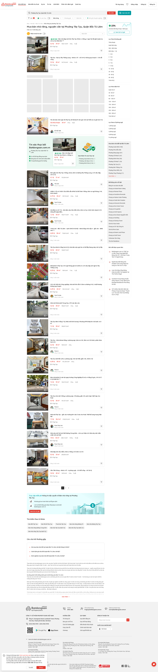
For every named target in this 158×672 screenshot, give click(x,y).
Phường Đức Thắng (115, 167)
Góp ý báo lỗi (66, 627)
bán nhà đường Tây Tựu (93, 524)
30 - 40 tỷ (111, 74)
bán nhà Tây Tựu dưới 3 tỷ (57, 528)
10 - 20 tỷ (111, 69)
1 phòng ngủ (112, 126)
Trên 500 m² (112, 116)
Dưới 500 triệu (113, 45)
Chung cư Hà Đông (114, 218)
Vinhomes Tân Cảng (114, 238)
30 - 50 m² (111, 93)
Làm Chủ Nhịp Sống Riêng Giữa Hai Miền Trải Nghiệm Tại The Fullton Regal (120, 272)
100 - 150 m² (112, 101)
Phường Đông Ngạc (115, 153)
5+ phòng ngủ (112, 137)
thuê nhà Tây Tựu (61, 524)
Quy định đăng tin (85, 618)
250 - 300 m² (112, 110)
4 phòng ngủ (112, 134)
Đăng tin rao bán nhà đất (116, 185)
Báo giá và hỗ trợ (68, 621)
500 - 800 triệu (113, 48)
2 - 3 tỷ (110, 57)
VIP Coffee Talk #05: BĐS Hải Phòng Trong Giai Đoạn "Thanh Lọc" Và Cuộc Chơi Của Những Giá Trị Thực (120, 291)
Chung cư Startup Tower (115, 221)
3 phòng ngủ (112, 131)
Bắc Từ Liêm (39, 23)
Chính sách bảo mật (86, 627)
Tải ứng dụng (119, 4)
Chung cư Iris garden (114, 209)
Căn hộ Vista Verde (114, 223)
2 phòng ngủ (112, 128)
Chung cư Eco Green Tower (116, 206)
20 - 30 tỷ (111, 71)
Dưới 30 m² (112, 90)
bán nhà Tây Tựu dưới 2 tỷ (76, 528)
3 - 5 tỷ (110, 60)
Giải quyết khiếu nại (85, 630)
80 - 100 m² (112, 98)
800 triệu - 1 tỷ (113, 51)
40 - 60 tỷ (111, 77)
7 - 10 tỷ (111, 66)
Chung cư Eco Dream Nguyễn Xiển (118, 215)
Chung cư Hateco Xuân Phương (117, 197)
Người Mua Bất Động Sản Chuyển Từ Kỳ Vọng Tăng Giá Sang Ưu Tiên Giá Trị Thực (120, 263)
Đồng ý (41, 667)
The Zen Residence (114, 241)
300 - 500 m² (112, 113)
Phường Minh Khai (115, 158)
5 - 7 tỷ (110, 63)
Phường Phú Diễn (115, 150)
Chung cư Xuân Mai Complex (117, 200)
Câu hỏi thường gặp (68, 624)
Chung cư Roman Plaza (115, 191)
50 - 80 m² (111, 96)
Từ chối (31, 667)
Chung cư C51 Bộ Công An (116, 226)
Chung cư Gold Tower (115, 235)
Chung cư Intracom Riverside (117, 203)
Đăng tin (152, 4)
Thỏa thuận (112, 42)
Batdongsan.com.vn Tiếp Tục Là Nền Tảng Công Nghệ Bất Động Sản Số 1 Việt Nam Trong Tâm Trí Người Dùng (120, 254)
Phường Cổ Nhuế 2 (115, 155)
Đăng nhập (134, 4)
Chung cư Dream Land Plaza (117, 232)
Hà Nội (32, 23)
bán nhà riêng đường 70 (76, 524)
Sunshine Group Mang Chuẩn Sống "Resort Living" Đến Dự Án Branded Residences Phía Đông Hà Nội (121, 281)
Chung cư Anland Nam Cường (117, 188)
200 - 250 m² (112, 107)
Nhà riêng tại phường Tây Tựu (52, 23)
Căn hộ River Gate (114, 229)
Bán (28, 23)
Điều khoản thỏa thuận (86, 624)
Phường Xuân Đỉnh (116, 147)
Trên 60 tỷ (111, 80)
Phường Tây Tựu (115, 164)
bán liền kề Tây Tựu (46, 524)
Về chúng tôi (66, 618)
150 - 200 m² (112, 104)
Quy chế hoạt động (85, 621)
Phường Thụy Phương (116, 173)
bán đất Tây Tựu (33, 524)
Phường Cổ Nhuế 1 (115, 161)
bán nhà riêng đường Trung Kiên (37, 528)
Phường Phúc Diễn (115, 170)
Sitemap (65, 630)
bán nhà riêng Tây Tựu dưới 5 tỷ (37, 531)
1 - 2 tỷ (110, 54)
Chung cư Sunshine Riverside (117, 194)
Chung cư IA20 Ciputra (115, 212)
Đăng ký (143, 4)
